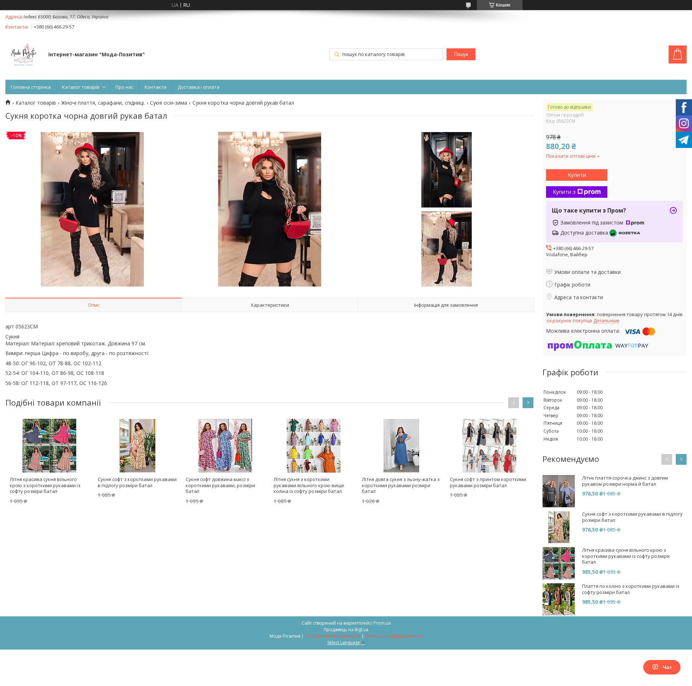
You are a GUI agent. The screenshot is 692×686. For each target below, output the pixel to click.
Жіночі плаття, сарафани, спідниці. (103, 103)
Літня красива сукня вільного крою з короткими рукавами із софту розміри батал (45, 485)
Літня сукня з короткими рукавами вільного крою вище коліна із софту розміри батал (309, 485)
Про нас (124, 87)
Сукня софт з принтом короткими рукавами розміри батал (488, 482)
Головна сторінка (31, 87)
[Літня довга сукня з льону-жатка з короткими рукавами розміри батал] (401, 446)
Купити (577, 174)
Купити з (564, 191)
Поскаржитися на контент (332, 636)
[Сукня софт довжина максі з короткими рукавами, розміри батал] (225, 446)
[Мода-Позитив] (23, 55)
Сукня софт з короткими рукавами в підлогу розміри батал (137, 482)
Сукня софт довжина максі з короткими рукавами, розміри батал (220, 485)
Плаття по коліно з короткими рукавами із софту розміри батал (630, 589)
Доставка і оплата (198, 87)
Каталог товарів (80, 87)
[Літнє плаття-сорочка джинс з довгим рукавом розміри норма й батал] (558, 491)
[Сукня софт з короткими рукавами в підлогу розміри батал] (137, 446)
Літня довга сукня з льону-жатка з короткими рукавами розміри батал (401, 485)
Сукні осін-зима (168, 103)
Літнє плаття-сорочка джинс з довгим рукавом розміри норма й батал (625, 481)
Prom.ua (382, 623)
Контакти (156, 87)
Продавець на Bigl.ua (346, 629)
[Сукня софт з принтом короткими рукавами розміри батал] (489, 446)
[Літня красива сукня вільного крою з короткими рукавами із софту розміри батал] (49, 446)
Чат (667, 667)
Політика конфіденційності (393, 636)
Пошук (461, 54)
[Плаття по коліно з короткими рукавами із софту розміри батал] (558, 599)
